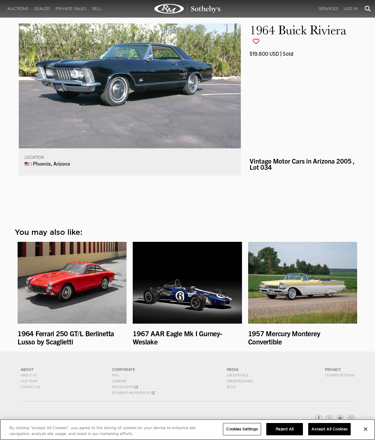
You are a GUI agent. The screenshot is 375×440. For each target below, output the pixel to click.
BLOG (231, 387)
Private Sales (71, 8)
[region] (187, 429)
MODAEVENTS (123, 387)
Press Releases (240, 381)
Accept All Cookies (329, 429)
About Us (29, 375)
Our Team (29, 381)
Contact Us (30, 387)
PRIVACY (333, 369)
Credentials (237, 375)
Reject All (285, 429)
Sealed (42, 8)
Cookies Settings (339, 375)
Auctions (17, 8)
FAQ (115, 375)
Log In (350, 8)
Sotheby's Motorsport (132, 393)
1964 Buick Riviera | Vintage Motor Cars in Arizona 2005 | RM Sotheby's (187, 8)
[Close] (365, 429)
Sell (97, 8)
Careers (119, 381)
